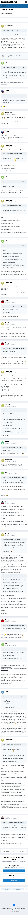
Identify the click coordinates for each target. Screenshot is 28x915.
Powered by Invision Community (14, 912)
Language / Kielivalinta (7, 908)
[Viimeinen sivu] (26, 20)
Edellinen (6, 19)
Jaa (7, 889)
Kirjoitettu (11, 27)
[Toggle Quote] (3, 30)
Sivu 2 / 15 (14, 19)
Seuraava (22, 19)
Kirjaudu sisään (14, 880)
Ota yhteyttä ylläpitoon (20, 908)
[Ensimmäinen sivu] (2, 20)
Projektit (14, 14)
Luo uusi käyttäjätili (14, 870)
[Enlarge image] (20, 34)
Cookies (14, 909)
